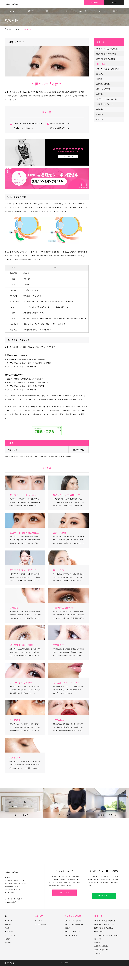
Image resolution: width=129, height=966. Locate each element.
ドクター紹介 (64, 11)
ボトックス (38, 921)
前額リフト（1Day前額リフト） (106, 54)
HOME (6, 916)
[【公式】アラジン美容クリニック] (12, 4)
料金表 (47, 11)
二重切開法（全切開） (103, 84)
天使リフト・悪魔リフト (72, 931)
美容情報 (115, 11)
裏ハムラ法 (99, 74)
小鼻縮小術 (99, 114)
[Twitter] (5, 963)
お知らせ (98, 11)
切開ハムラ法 (100, 64)
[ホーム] (5, 29)
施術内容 (30, 11)
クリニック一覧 (81, 11)
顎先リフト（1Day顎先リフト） (74, 924)
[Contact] (11, 963)
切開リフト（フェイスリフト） (74, 921)
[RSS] (13, 963)
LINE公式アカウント (104, 895)
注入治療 (39, 916)
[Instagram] (8, 963)
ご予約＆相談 (94, 2)
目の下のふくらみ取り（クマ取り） (107, 99)
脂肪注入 (67, 928)
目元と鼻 (98, 916)
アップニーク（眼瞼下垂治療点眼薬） (108, 49)
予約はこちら (64, 892)
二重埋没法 (99, 94)
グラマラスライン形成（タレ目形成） (108, 69)
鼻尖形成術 (99, 109)
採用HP (114, 2)
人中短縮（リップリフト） (104, 104)
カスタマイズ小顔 (72, 916)
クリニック (13, 11)
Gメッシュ (99, 119)
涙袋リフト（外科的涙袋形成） (106, 59)
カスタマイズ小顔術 (70, 935)
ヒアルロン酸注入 (40, 924)
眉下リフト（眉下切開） (104, 89)
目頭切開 (99, 79)
